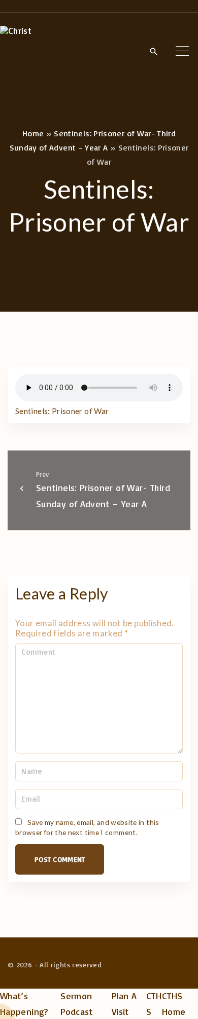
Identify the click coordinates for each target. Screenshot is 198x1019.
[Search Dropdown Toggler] (154, 51)
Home (33, 133)
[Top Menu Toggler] (182, 51)
